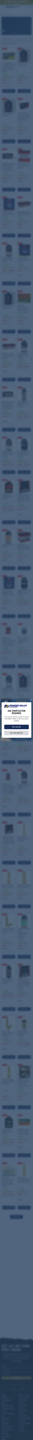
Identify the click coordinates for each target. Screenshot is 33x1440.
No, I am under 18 (16, 733)
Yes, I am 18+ (16, 727)
